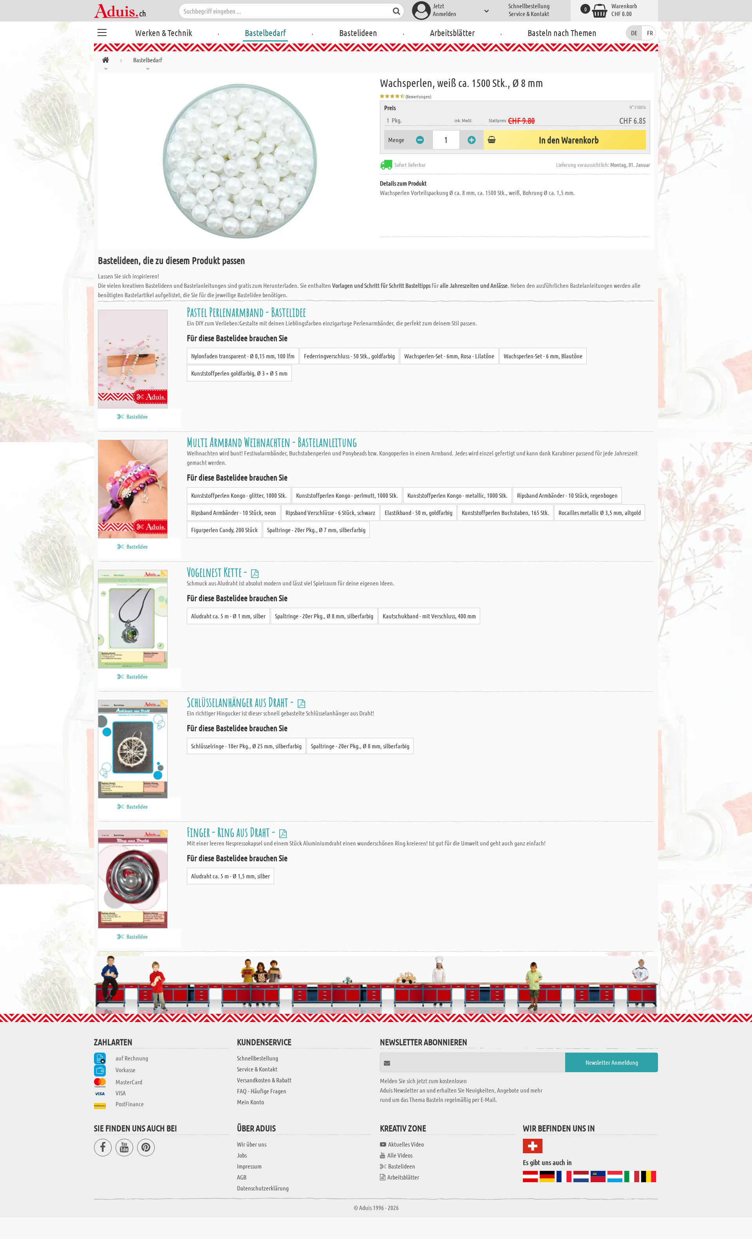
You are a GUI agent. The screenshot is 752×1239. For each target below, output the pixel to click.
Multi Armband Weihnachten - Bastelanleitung (272, 442)
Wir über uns (251, 1144)
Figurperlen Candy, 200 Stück (224, 529)
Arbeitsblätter (452, 32)
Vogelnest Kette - (218, 572)
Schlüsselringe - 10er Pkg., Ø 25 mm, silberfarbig (246, 746)
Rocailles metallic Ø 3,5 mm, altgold (600, 512)
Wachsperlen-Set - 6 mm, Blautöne (543, 355)
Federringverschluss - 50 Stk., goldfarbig (349, 355)
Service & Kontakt (529, 13)
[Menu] (102, 31)
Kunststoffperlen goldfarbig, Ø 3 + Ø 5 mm (239, 373)
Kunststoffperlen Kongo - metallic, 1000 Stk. (457, 495)
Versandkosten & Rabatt (264, 1080)
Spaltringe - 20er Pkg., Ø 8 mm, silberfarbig (324, 616)
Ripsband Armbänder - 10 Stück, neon (233, 512)
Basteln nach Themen (562, 32)
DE (634, 32)
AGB (241, 1177)
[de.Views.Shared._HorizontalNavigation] (105, 61)
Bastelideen (358, 32)
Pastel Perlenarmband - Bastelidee (246, 312)
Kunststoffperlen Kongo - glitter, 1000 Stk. (239, 495)
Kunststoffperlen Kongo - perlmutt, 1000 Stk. (347, 495)
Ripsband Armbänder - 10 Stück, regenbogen (567, 495)
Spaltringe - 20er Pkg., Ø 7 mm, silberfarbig (316, 529)
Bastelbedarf (265, 32)
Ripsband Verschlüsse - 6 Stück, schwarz (330, 512)
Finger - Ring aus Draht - (232, 832)
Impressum (249, 1166)
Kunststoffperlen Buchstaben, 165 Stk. (505, 512)
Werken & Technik (163, 32)
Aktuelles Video (406, 1144)
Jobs (242, 1155)
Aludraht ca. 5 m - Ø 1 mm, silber (228, 616)
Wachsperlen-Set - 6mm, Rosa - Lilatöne (449, 355)
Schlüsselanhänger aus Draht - (241, 702)
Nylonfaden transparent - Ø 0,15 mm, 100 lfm (243, 355)
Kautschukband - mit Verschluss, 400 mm (429, 616)
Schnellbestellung (529, 5)
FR (650, 32)
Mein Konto (250, 1101)
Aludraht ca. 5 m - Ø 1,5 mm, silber (230, 876)
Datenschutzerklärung (263, 1188)
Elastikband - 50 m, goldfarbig (418, 512)
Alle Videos (399, 1155)
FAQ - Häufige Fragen (261, 1091)
